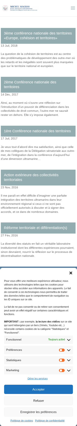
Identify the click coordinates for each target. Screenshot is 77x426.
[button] (71, 273)
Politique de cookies (21, 420)
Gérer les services (38, 378)
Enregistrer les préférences (38, 412)
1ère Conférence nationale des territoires (37, 131)
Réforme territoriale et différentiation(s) (35, 228)
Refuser (38, 400)
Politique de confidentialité (50, 420)
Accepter (38, 389)
